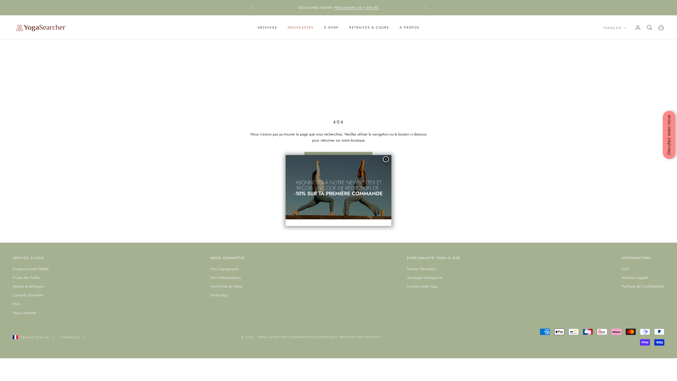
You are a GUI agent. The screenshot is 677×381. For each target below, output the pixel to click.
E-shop (331, 27)
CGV (626, 268)
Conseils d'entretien (28, 295)
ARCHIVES (267, 27)
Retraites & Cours (369, 27)
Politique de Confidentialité (643, 286)
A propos (409, 27)
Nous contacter (24, 312)
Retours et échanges (28, 286)
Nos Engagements (224, 268)
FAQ (16, 303)
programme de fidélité (356, 8)
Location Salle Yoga (422, 286)
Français (612, 28)
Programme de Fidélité (31, 268)
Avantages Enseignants (424, 277)
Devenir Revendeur (422, 268)
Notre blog (218, 295)
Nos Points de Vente (226, 286)
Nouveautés (301, 27)
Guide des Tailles (26, 277)
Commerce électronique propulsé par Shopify (335, 337)
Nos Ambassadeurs (225, 277)
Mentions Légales (635, 277)
